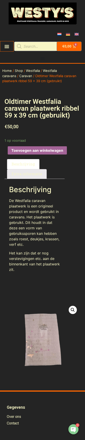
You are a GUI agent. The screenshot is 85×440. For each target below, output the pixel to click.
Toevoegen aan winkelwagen (37, 150)
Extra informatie (27, 173)
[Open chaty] (73, 429)
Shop (19, 71)
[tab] (23, 164)
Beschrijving (23, 164)
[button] (7, 46)
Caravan (25, 76)
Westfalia (33, 71)
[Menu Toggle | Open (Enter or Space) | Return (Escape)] (42, 58)
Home (7, 71)
